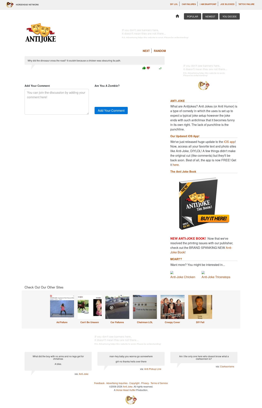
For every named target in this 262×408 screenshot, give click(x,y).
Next (146, 51)
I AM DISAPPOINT (208, 4)
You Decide (229, 16)
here (176, 164)
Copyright (134, 383)
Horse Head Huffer (126, 390)
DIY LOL (174, 4)
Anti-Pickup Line (152, 368)
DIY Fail (200, 322)
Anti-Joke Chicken (182, 277)
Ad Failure (62, 322)
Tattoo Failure (246, 4)
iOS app (229, 141)
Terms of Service (159, 383)
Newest (210, 16)
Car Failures (189, 4)
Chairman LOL (145, 322)
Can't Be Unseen (89, 322)
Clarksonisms (227, 366)
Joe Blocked (227, 4)
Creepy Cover (172, 322)
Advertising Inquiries (117, 383)
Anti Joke (83, 373)
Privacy (145, 383)
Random (160, 51)
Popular (192, 16)
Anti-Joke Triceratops (216, 277)
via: (77, 373)
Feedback (99, 383)
